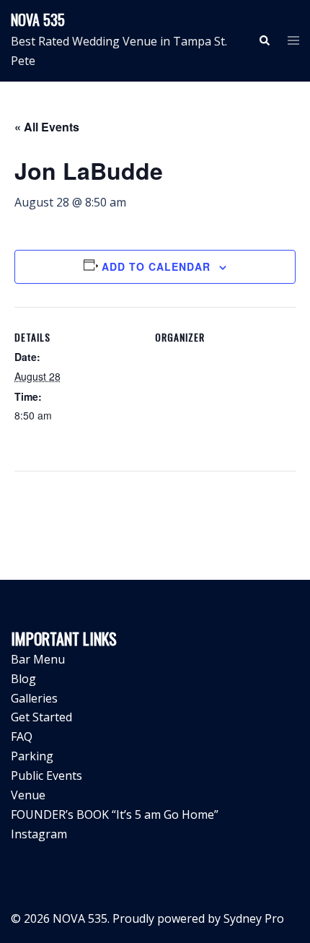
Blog (23, 679)
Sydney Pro (253, 918)
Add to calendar (156, 266)
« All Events (46, 126)
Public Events (46, 775)
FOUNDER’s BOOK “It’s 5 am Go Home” (114, 814)
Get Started (41, 717)
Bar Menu (38, 659)
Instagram (39, 834)
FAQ (21, 736)
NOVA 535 (38, 19)
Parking (32, 756)
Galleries (34, 698)
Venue (28, 795)
